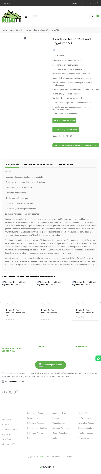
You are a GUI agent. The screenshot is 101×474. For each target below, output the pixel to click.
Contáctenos (33, 438)
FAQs (54, 438)
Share (63, 136)
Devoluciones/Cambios (37, 428)
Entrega (55, 418)
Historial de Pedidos (86, 423)
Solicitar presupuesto (52, 365)
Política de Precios (35, 433)
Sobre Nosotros (59, 413)
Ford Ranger (7, 424)
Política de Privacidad (36, 423)
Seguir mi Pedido (85, 428)
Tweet (67, 136)
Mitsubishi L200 (8, 444)
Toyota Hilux (7, 434)
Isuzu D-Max (7, 439)
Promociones (83, 438)
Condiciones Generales (36, 413)
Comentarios (65, 164)
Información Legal (34, 418)
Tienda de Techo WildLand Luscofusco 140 (15, 313)
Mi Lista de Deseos (85, 433)
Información (83, 413)
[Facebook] (4, 392)
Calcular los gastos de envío (65, 130)
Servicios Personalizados (63, 428)
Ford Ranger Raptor (10, 429)
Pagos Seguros (58, 423)
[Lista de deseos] (97, 17)
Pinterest (71, 136)
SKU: (54, 55)
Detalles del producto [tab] (38, 164)
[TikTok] (16, 392)
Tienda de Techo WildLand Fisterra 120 (85, 311)
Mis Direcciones (84, 418)
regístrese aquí (69, 145)
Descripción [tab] (12, 164)
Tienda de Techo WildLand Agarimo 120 (49, 313)
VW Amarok (7, 419)
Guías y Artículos (59, 433)
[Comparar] (9, 301)
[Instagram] (10, 392)
